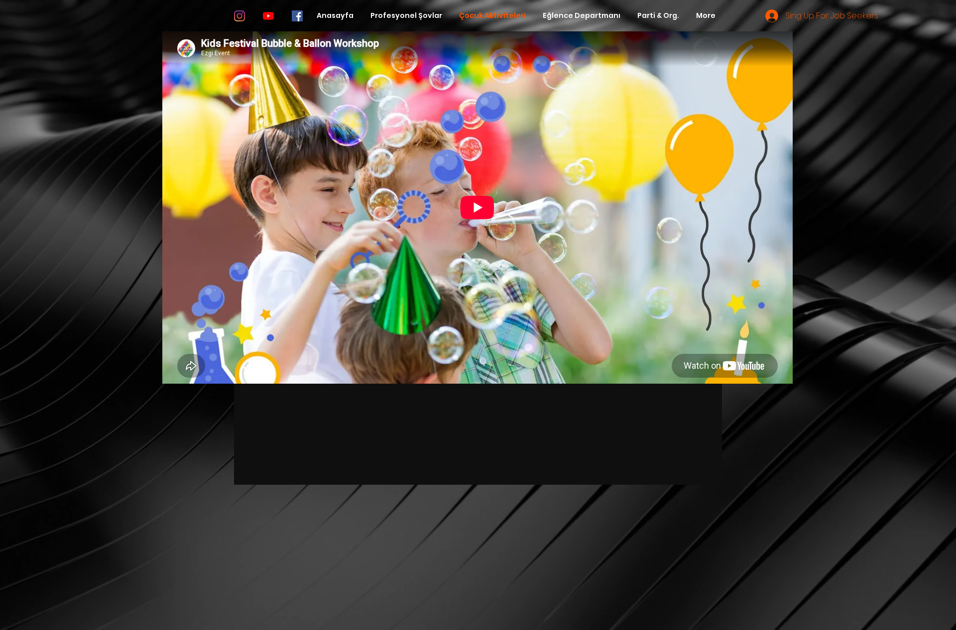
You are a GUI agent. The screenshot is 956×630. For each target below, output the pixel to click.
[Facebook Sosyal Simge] (297, 15)
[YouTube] (268, 15)
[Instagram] (239, 15)
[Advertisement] (299, 559)
